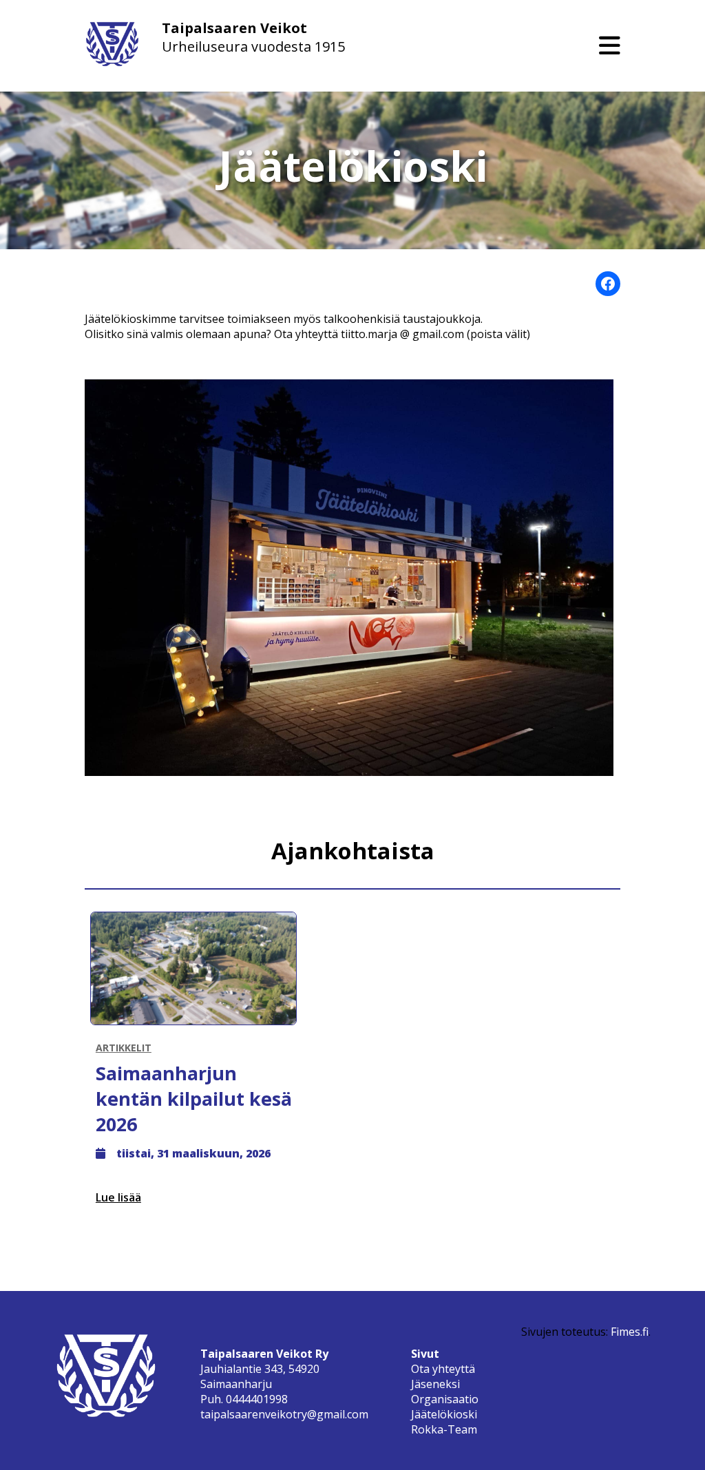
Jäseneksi (435, 1384)
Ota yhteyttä (443, 1368)
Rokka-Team (444, 1429)
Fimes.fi (630, 1331)
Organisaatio (444, 1399)
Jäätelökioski (444, 1414)
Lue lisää (118, 1197)
